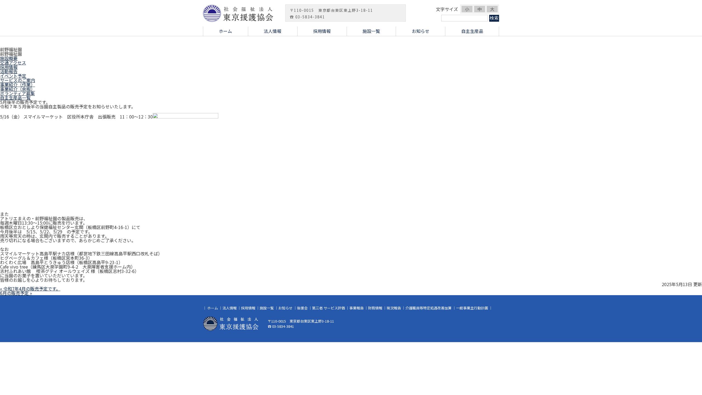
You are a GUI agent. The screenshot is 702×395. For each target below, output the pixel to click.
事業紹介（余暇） (17, 89)
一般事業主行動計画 (472, 308)
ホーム (225, 31)
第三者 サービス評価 (328, 308)
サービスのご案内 (17, 80)
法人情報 (272, 31)
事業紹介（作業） (17, 84)
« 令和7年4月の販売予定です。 (30, 288)
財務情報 (375, 308)
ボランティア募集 (17, 93)
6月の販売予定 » (16, 293)
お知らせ (420, 31)
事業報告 (356, 308)
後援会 (302, 308)
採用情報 (322, 31)
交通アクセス (13, 62)
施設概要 (9, 58)
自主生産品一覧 (15, 97)
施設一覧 (371, 31)
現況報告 (394, 308)
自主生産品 (472, 31)
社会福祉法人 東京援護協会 (241, 13)
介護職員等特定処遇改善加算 (428, 308)
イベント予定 (13, 75)
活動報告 (9, 71)
